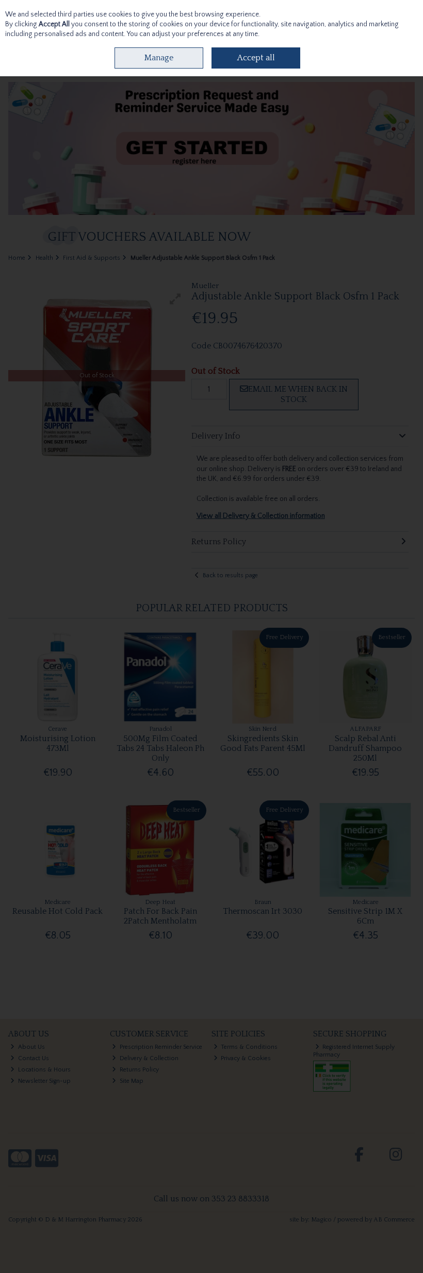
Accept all (256, 57)
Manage (158, 57)
